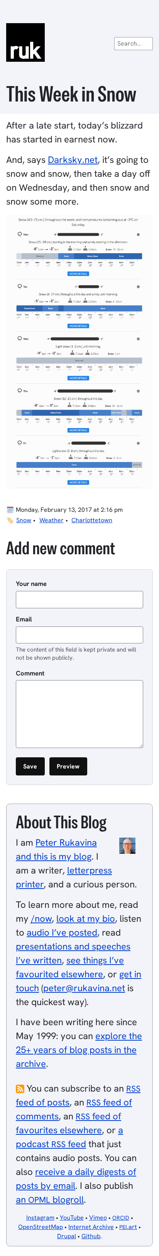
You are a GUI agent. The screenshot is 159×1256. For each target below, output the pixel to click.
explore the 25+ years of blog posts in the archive (79, 1050)
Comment (30, 673)
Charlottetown (91, 520)
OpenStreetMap (40, 1227)
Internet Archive (91, 1227)
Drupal (66, 1236)
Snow (23, 520)
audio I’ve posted (62, 932)
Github (90, 1236)
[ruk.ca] (79, 42)
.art (128, 1227)
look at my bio (85, 918)
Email (24, 619)
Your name (31, 583)
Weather (51, 520)
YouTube (72, 1218)
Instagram (40, 1218)
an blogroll (50, 1199)
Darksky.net (73, 160)
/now (41, 918)
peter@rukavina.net (84, 988)
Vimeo (98, 1218)
